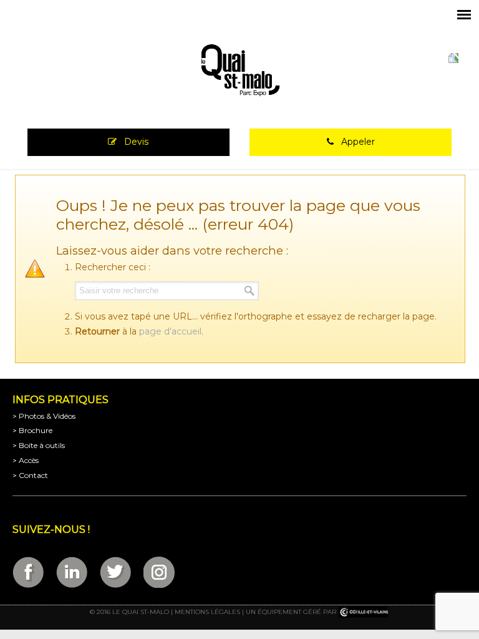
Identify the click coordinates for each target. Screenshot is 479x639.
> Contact (30, 475)
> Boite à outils (38, 445)
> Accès (25, 460)
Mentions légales (207, 612)
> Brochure (32, 430)
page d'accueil (170, 331)
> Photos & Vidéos (43, 416)
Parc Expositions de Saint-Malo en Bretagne (239, 70)
